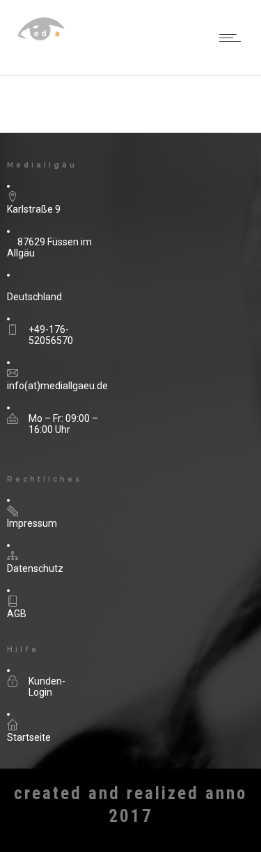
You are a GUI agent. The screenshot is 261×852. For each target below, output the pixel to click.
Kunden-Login (47, 686)
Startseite (29, 737)
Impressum (32, 523)
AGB (16, 613)
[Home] (55, 45)
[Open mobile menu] (233, 37)
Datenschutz (35, 568)
